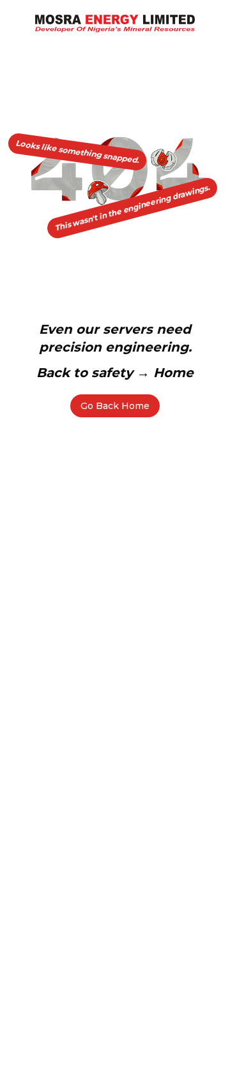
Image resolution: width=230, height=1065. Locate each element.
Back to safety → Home (115, 372)
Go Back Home (115, 406)
